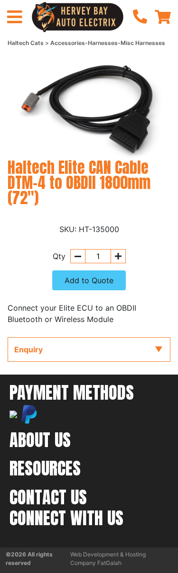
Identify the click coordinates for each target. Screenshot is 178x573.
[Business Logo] (77, 16)
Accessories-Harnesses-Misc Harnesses (107, 42)
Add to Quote (89, 280)
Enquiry (28, 349)
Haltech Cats (26, 42)
